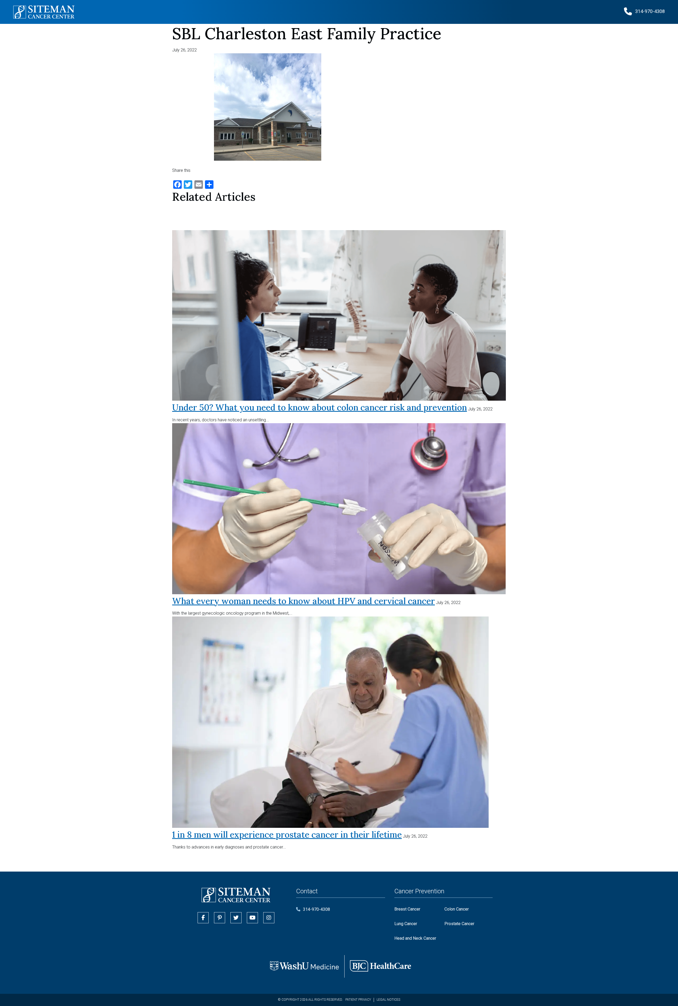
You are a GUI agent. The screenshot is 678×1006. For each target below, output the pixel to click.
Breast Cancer (407, 909)
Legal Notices (388, 999)
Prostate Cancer (459, 923)
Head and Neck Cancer (415, 938)
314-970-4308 (316, 909)
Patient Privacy (358, 999)
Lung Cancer (405, 923)
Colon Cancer (456, 909)
